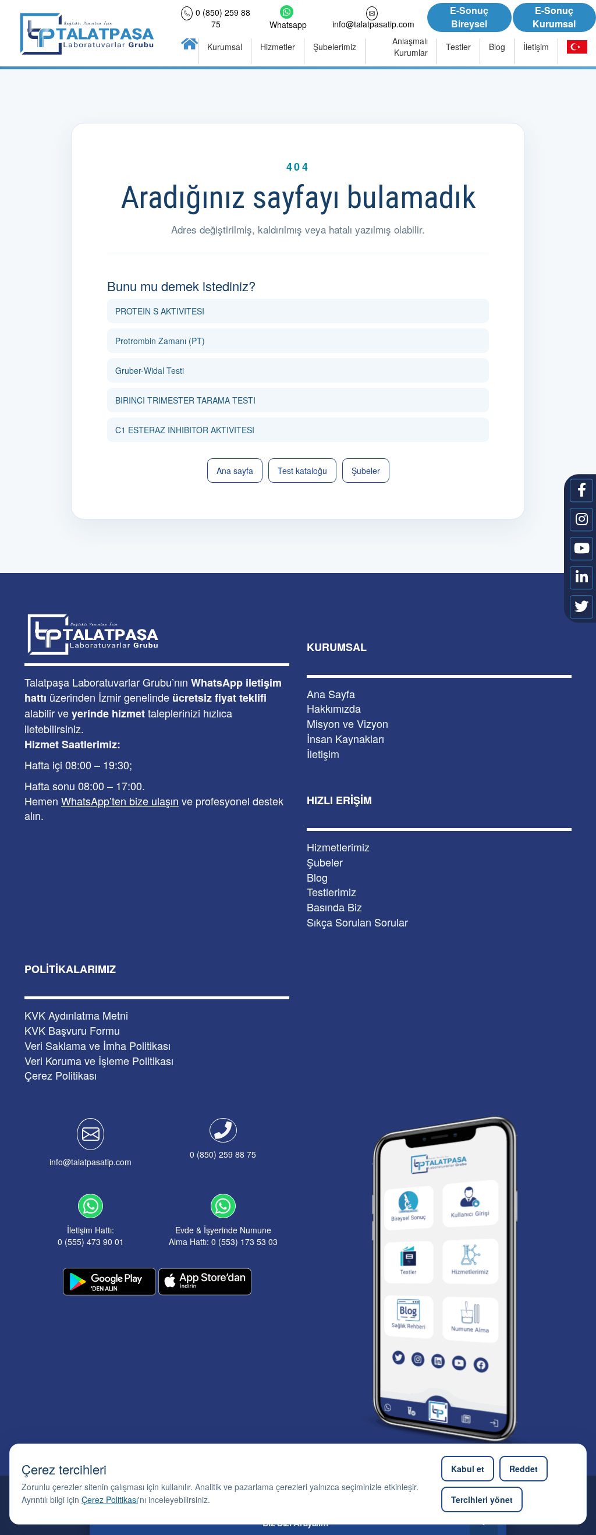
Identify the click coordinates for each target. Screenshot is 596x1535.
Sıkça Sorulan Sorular (357, 922)
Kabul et (467, 1468)
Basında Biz (334, 907)
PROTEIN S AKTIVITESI (159, 311)
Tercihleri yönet (482, 1499)
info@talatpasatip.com (90, 1162)
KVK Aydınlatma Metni (76, 1015)
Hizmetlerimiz (338, 847)
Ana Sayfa (331, 694)
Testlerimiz (331, 892)
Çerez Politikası (109, 1499)
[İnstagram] (581, 519)
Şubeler (366, 470)
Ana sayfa (235, 470)
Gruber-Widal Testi (149, 370)
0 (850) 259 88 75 (223, 1154)
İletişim (323, 754)
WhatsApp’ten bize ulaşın (120, 800)
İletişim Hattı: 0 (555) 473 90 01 (91, 1235)
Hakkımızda (334, 708)
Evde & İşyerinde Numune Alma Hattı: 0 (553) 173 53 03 (223, 1235)
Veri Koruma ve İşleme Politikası (98, 1060)
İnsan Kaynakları (345, 738)
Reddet (523, 1468)
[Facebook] (581, 490)
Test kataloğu (302, 470)
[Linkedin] (581, 577)
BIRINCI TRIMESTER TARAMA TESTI (185, 400)
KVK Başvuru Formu (72, 1030)
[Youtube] (581, 548)
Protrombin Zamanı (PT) (160, 340)
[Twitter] (581, 606)
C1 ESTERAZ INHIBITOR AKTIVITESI (184, 430)
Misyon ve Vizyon (347, 723)
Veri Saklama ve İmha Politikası (97, 1045)
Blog (317, 877)
